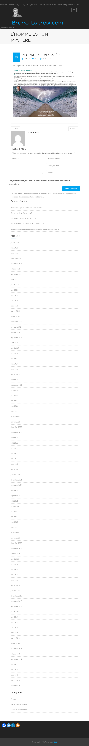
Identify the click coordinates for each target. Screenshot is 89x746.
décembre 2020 (16, 543)
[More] (18, 725)
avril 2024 (14, 364)
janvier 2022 (15, 475)
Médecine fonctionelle (19, 704)
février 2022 (15, 469)
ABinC (54, 742)
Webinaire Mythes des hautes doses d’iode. (26, 208)
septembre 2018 (16, 659)
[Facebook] (4, 725)
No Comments (47, 59)
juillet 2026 (15, 243)
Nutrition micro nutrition (20, 710)
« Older (15, 129)
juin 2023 (14, 395)
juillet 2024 (15, 348)
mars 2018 (14, 675)
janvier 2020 (15, 591)
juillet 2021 (15, 506)
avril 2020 (14, 575)
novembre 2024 (16, 327)
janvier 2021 (15, 538)
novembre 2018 (16, 649)
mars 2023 (14, 411)
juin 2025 (14, 290)
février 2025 (15, 311)
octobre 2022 (15, 438)
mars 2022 (14, 464)
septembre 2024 (16, 337)
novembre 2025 (16, 264)
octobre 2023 (15, 380)
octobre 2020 (15, 554)
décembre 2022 (16, 427)
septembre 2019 (16, 606)
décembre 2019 (16, 596)
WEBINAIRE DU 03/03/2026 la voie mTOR (27, 224)
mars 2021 (14, 527)
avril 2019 (14, 627)
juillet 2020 (15, 559)
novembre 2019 (16, 601)
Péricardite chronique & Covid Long (24, 218)
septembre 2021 (16, 496)
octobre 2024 (15, 332)
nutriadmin (27, 59)
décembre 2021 (16, 480)
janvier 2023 (15, 422)
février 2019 (15, 638)
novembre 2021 (16, 485)
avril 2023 (14, 406)
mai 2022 (14, 453)
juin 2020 (14, 564)
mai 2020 (14, 569)
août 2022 (14, 443)
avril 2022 (14, 459)
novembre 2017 (16, 685)
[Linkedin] (13, 725)
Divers (37, 59)
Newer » (73, 129)
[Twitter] (9, 725)
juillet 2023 (15, 390)
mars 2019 (14, 633)
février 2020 (15, 585)
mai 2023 (14, 401)
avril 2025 (14, 301)
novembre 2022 (16, 432)
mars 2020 (14, 580)
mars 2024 (14, 369)
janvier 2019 (15, 643)
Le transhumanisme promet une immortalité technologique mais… (35, 229)
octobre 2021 (15, 490)
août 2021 (14, 501)
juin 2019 (14, 617)
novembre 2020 (16, 548)
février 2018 (15, 680)
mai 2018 (14, 664)
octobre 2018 (15, 654)
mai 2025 (14, 295)
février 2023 (15, 417)
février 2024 (15, 374)
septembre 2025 (16, 274)
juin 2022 (14, 448)
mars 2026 (14, 253)
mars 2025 (14, 306)
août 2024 (14, 343)
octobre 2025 (15, 269)
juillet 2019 (15, 612)
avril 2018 (14, 670)
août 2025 (14, 279)
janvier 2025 (15, 316)
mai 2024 (14, 359)
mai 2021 (14, 517)
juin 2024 (14, 353)
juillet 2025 (15, 285)
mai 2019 (14, 622)
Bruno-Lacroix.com (37, 22)
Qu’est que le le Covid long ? (21, 213)
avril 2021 (14, 522)
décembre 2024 (16, 322)
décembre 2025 (16, 258)
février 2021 (15, 533)
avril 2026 (14, 248)
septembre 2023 (16, 385)
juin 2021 (14, 511)
